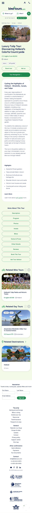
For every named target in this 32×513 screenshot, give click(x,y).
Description (16, 213)
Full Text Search (10, 18)
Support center (16, 440)
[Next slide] (29, 270)
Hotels (16, 229)
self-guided (19, 198)
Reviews (16, 249)
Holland (20, 23)
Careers (16, 433)
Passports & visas (16, 422)
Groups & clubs (16, 430)
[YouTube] (11, 467)
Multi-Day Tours (6, 23)
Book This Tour (16, 254)
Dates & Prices (16, 239)
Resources (16, 417)
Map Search (22, 18)
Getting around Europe (16, 410)
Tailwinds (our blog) (16, 428)
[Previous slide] (25, 270)
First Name (5, 390)
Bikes (16, 234)
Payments (16, 450)
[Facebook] (14, 467)
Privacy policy (16, 437)
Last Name (20, 390)
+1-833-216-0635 (16, 463)
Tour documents (16, 453)
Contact (16, 435)
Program (16, 218)
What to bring (16, 412)
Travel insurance (16, 419)
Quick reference (16, 448)
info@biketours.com (16, 459)
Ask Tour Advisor (16, 259)
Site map (16, 442)
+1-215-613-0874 (16, 461)
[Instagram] (17, 467)
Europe (13, 23)
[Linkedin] (20, 467)
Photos (16, 223)
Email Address (6, 396)
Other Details (16, 244)
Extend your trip (16, 415)
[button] (3, 3)
